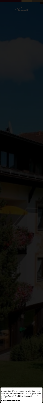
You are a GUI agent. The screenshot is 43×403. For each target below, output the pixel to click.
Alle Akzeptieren (17, 400)
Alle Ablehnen (11, 400)
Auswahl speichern (4, 400)
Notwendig (6, 397)
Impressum (2, 401)
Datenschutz (6, 401)
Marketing (6, 398)
